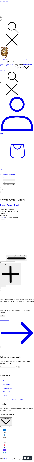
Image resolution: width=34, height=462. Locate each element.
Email (16, 366)
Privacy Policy (7, 392)
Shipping (2, 217)
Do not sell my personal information (13, 399)
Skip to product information (7, 174)
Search (5, 381)
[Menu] (1, 18)
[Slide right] (0, 192)
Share (3, 315)
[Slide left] (0, 187)
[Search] (17, 34)
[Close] (0, 347)
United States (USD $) (6, 418)
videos (5, 395)
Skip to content (4, 1)
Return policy (7, 384)
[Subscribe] (19, 367)
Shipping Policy (7, 388)
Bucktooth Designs (9, 458)
